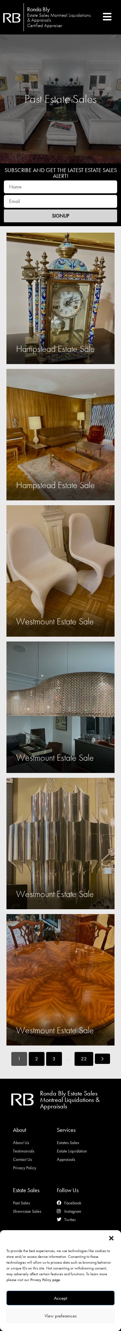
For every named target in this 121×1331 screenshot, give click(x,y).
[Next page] (102, 1059)
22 (84, 1059)
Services (66, 1129)
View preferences (60, 1316)
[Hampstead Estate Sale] (60, 298)
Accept (60, 1298)
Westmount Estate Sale (55, 621)
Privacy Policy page (45, 1279)
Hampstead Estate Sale (55, 348)
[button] (111, 1238)
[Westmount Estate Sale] (60, 571)
